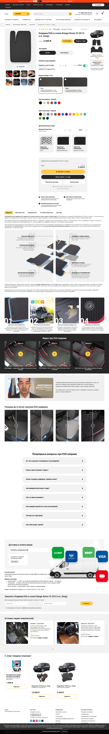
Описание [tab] (9, 212)
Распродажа (49, 4)
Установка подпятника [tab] (46, 212)
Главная (7, 4)
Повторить (14, 561)
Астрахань (98, 5)
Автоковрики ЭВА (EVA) (19, 24)
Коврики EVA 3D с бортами (43, 19)
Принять (64, 731)
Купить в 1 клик (80, 41)
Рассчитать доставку (51, 182)
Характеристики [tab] (19, 212)
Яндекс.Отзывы (43, 638)
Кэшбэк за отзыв (38, 4)
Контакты (8, 7)
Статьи (28, 4)
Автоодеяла (98, 19)
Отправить (86, 603)
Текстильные (64, 52)
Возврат (67, 4)
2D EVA (47, 52)
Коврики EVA (27, 19)
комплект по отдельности (46, 69)
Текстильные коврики (63, 19)
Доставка (59, 212)
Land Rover (32, 24)
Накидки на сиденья (12, 19)
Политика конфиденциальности (65, 718)
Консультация (74, 182)
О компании (59, 4)
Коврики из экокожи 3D (82, 19)
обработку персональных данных (31, 608)
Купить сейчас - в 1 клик (63, 177)
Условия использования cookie (51, 731)
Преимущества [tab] (32, 212)
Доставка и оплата (18, 4)
